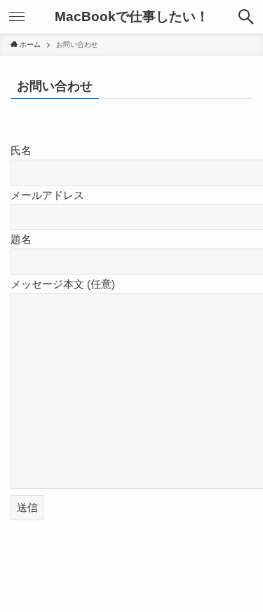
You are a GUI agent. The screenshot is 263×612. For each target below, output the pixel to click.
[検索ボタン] (246, 17)
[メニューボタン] (17, 17)
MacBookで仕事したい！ (132, 17)
